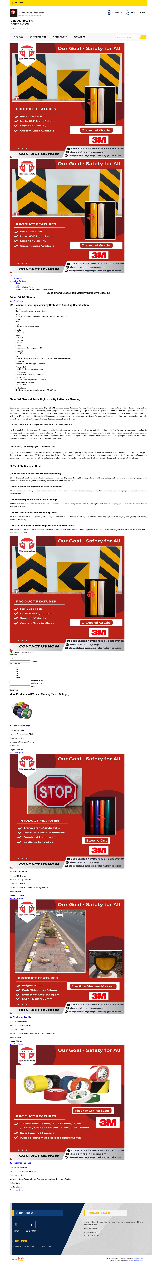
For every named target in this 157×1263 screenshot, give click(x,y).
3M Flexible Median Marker (22, 1017)
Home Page (18, 37)
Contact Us (79, 37)
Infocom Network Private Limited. (134, 1260)
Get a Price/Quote (16, 301)
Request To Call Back (18, 281)
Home (18, 283)
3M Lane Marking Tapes (24, 287)
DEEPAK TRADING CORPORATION (22, 24)
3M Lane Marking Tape (20, 726)
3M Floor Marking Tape (20, 1163)
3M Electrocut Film (18, 871)
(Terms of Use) (139, 1258)
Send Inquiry (17, 278)
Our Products (60, 37)
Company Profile (38, 37)
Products (19, 285)
